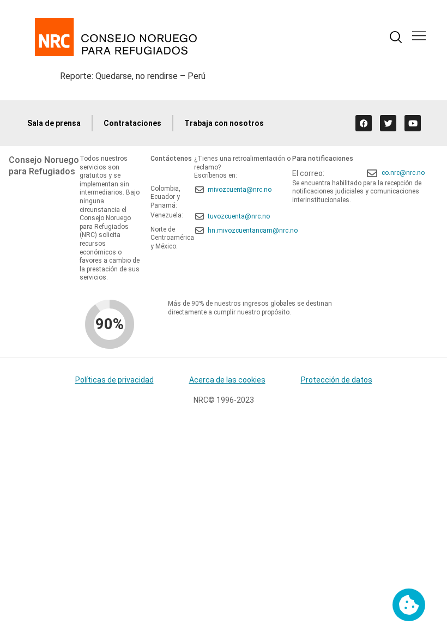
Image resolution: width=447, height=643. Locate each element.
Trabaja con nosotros (224, 123)
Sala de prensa (54, 123)
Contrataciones (132, 123)
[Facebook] (363, 123)
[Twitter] (388, 123)
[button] (419, 37)
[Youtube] (412, 123)
